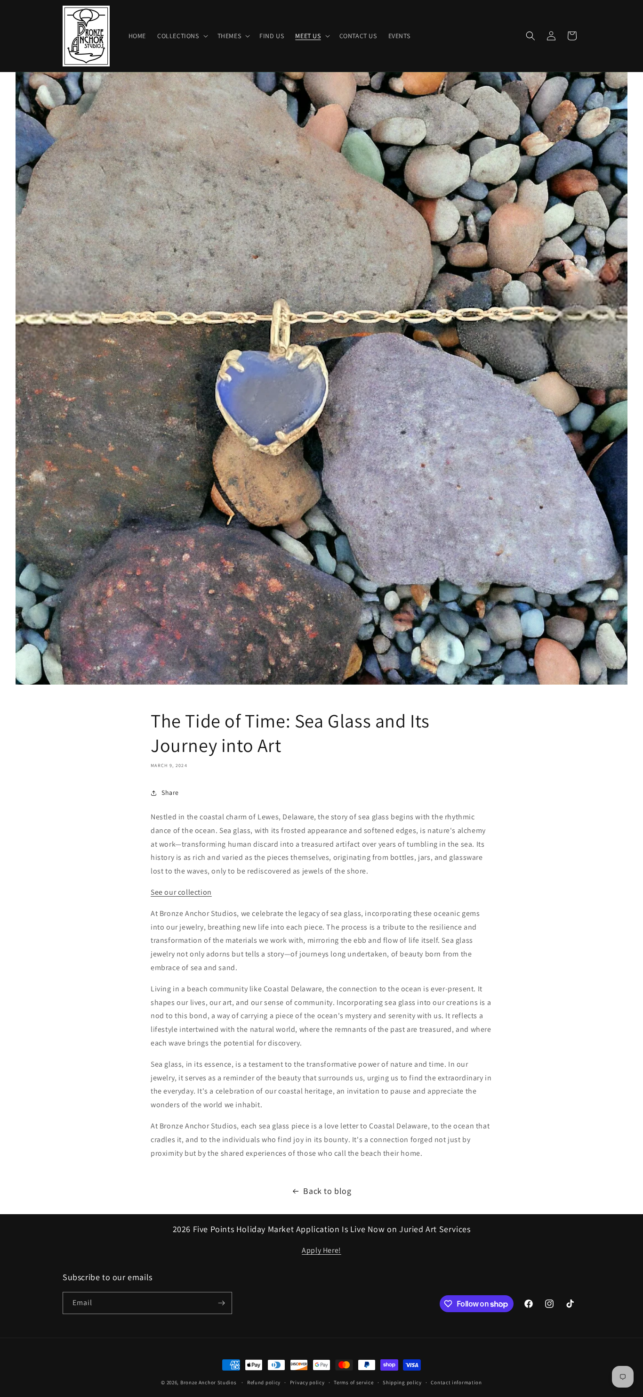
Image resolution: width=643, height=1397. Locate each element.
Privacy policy (307, 1382)
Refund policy (264, 1382)
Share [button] (170, 792)
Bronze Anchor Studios (208, 1382)
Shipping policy (402, 1382)
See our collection (181, 892)
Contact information (456, 1382)
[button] (182, 36)
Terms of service (353, 1382)
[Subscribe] (221, 1303)
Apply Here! (321, 1250)
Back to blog (327, 1190)
